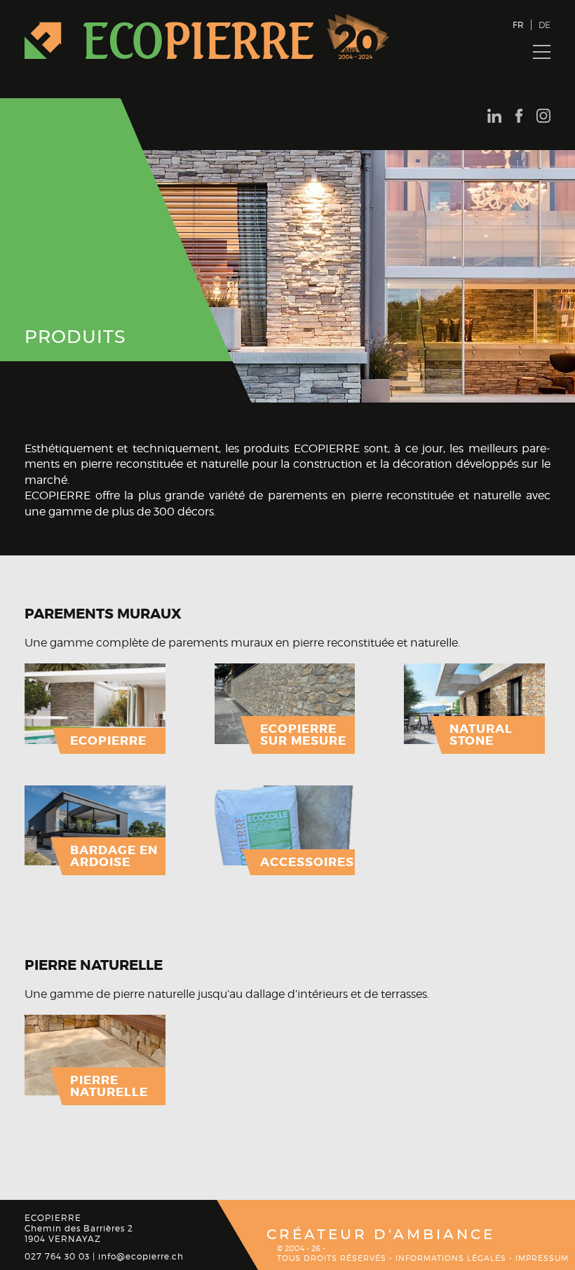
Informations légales (450, 1258)
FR (518, 25)
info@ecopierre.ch (141, 1256)
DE (544, 25)
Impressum (542, 1258)
